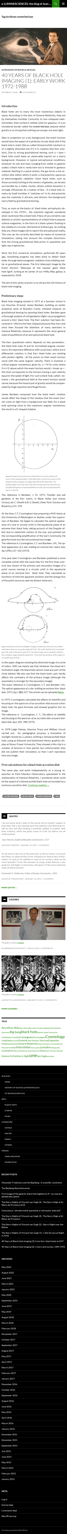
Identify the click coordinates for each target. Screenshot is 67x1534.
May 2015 (6, 1462)
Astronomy (8, 70)
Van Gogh (42, 1056)
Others (8, 1145)
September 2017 (9, 1345)
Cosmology (55, 1036)
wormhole (50, 1056)
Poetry (8, 1133)
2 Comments (47, 948)
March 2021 (7, 1283)
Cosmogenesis (27, 1037)
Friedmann (6, 1044)
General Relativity (27, 1043)
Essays (8, 1139)
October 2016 (8, 1389)
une (57, 796)
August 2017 (8, 1350)
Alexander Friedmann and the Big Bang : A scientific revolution (32, 1182)
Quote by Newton (10, 845)
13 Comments (29, 92)
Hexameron (6, 1048)
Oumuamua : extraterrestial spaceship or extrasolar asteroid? (31, 1210)
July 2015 (6, 1451)
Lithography (55, 1048)
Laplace (37, 1048)
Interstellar (23, 1047)
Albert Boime (24, 1028)
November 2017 (9, 1334)
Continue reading (38, 785)
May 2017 (6, 1356)
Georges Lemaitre (50, 1044)
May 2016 (6, 1412)
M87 (12, 1051)
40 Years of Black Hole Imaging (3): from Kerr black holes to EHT (33, 1241)
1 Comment (43, 845)
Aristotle (53, 1028)
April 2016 (7, 1417)
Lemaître (45, 1047)
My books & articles (24, 70)
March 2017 (7, 1367)
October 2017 (8, 1339)
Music (8, 1116)
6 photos (20, 943)
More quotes (9, 887)
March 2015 (7, 1468)
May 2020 (6, 1295)
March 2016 (7, 1423)
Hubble (13, 1048)
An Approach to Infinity (14, 948)
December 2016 (9, 1384)
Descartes (14, 1041)
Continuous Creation (11, 1037)
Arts (4, 1099)
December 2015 (9, 1434)
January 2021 (8, 1289)
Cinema (8, 1110)
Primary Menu (63, 3)
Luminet (6, 1050)
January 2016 (8, 1429)
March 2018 (7, 1323)
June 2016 (7, 1406)
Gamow (14, 1044)
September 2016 (9, 1395)
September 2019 (9, 1300)
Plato (43, 1051)
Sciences (6, 1076)
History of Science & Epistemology (22, 1087)
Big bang (15, 1032)
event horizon (44, 796)
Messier (17, 1051)
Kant (32, 1048)
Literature (7, 1122)
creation (6, 1040)
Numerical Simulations (28, 1051)
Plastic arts (11, 1105)
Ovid (39, 1051)
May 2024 (6, 1267)
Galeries (14, 899)
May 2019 (6, 1311)
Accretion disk (11, 796)
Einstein (22, 1040)
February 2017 (9, 1373)
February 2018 (9, 1328)
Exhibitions (11, 1162)
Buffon (39, 1032)
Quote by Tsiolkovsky (13, 879)
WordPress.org (9, 1516)
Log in (4, 1499)
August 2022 (8, 1272)
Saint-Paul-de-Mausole (54, 1051)
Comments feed (9, 1510)
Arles (59, 1028)
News (7, 1082)
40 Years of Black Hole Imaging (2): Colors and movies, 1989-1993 (33, 1246)
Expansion (53, 1040)
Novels (8, 1128)
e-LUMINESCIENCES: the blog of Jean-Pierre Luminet (27, 3)
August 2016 (8, 1401)
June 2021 (7, 1278)
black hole (27, 796)
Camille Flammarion (49, 1032)
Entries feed (7, 1505)
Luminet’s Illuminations (14, 1000)
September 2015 (9, 1445)
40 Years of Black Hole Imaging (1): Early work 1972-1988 (33, 80)
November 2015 (9, 1440)
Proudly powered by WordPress (15, 1530)
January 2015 (8, 1479)
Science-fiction (9, 1056)
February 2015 (9, 1473)
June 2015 (7, 1456)
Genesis (40, 1044)
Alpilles (47, 1028)
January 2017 (8, 1378)
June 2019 (7, 1306)
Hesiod (59, 1044)
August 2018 (8, 1317)
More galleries (10, 1009)
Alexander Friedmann (37, 1028)
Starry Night (23, 1056)
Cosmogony (40, 1037)
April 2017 (7, 1362)
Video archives (12, 1156)
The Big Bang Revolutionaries (16, 1188)
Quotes (13, 816)
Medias (5, 1150)
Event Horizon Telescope (37, 1040)
